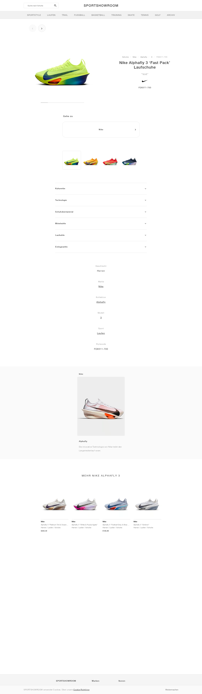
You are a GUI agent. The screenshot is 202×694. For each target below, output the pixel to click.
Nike (134, 57)
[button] (145, 189)
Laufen (101, 333)
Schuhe (125, 57)
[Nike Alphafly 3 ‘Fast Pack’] (71, 160)
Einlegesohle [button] (61, 247)
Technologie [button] (61, 200)
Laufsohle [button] (60, 235)
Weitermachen (171, 689)
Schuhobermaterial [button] (64, 212)
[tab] (101, 189)
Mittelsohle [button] (60, 223)
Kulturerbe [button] (60, 188)
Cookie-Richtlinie (81, 689)
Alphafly (143, 57)
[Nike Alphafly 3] (91, 160)
